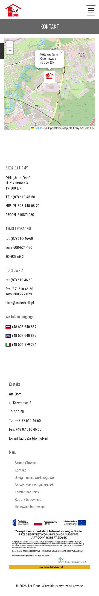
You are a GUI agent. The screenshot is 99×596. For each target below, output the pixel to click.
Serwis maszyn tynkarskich (34, 485)
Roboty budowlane (28, 499)
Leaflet (38, 128)
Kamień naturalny (27, 492)
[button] (49, 77)
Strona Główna (25, 463)
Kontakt (20, 470)
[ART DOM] (13, 10)
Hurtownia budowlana (30, 507)
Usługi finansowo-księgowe (34, 477)
